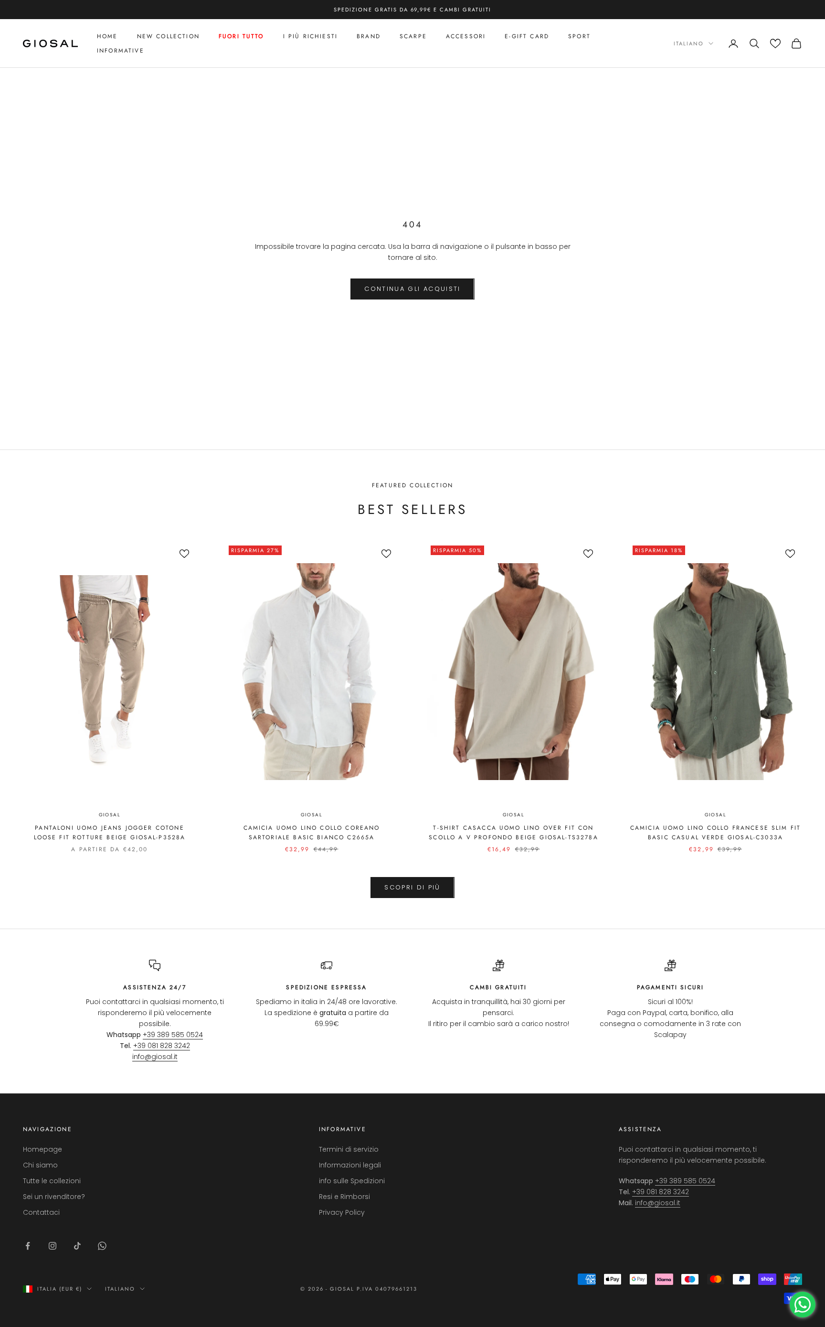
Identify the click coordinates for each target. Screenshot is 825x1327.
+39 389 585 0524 (173, 1034)
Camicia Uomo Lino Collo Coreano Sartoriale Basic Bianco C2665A (311, 833)
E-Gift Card (527, 36)
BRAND (369, 36)
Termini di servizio (349, 1149)
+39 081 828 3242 (161, 1045)
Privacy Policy (342, 1212)
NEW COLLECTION (168, 36)
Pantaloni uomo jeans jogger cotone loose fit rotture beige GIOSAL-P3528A (110, 833)
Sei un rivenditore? (54, 1196)
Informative (120, 50)
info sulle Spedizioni (352, 1181)
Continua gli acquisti (412, 288)
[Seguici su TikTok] (77, 1246)
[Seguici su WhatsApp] (102, 1246)
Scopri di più (412, 887)
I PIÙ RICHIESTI (310, 36)
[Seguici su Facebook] (27, 1246)
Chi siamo (40, 1165)
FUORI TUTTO (241, 36)
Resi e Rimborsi (344, 1196)
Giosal (110, 814)
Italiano (689, 43)
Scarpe (413, 36)
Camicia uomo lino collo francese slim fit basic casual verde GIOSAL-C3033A (715, 833)
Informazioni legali (350, 1165)
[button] (775, 43)
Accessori (466, 36)
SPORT (579, 36)
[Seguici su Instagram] (52, 1246)
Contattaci (41, 1212)
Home (107, 36)
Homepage (42, 1149)
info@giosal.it (155, 1056)
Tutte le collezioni (52, 1181)
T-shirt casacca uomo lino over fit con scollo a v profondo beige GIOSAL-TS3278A (513, 833)
